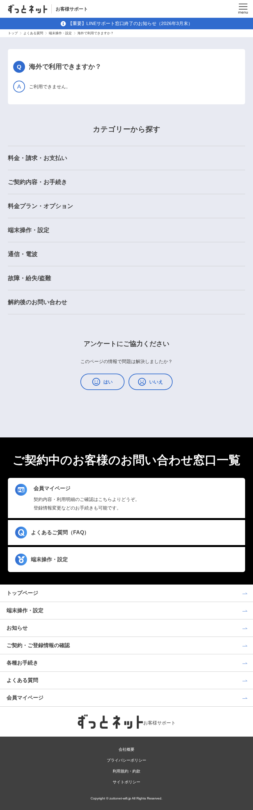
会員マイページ (25, 697)
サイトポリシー (126, 782)
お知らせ (17, 628)
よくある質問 (33, 33)
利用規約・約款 (126, 771)
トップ (13, 33)
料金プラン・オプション (40, 206)
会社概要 (126, 749)
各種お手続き (22, 663)
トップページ (22, 593)
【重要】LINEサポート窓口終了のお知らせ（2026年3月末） (130, 23)
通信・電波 (23, 254)
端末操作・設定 (60, 33)
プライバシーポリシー (126, 760)
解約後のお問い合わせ (37, 302)
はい (108, 381)
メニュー (243, 9)
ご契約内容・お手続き (37, 182)
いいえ (156, 381)
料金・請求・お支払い (37, 158)
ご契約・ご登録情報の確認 (38, 645)
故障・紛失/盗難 (29, 278)
